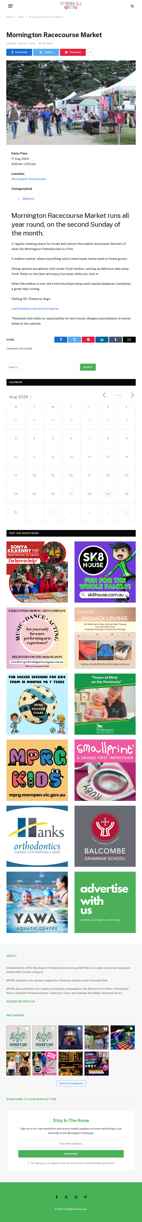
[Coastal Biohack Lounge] (105, 638)
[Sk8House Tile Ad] (105, 572)
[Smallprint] (105, 770)
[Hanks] (37, 836)
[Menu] (10, 6)
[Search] (132, 6)
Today (118, 395)
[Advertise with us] (105, 902)
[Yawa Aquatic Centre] (37, 902)
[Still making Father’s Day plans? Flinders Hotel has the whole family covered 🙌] (18, 1037)
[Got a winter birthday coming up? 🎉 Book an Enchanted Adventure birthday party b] (18, 1063)
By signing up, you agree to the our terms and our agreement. (73, 1163)
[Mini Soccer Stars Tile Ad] (37, 704)
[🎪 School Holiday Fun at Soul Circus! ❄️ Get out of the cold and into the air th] (96, 1063)
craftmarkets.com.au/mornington (34, 308)
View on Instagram (71, 1083)
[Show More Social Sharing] (90, 52)
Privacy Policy (93, 1163)
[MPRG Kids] (37, 770)
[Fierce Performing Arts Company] (37, 638)
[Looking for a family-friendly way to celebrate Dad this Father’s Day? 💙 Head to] (44, 1037)
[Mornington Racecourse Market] (71, 102)
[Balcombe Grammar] (105, 836)
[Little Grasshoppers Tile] (105, 704)
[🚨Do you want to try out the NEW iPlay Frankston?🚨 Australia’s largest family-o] (123, 1037)
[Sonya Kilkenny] (37, 572)
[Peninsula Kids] (71, 6)
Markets (28, 198)
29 (108, 494)
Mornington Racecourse (28, 179)
